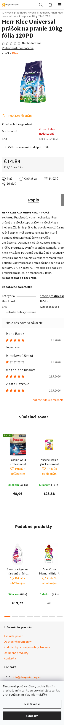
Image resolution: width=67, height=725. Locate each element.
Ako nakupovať (13, 636)
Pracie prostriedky (52, 296)
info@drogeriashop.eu (27, 677)
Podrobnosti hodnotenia (18, 48)
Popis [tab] (33, 200)
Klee (15, 53)
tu (45, 695)
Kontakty (10, 658)
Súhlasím (32, 716)
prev (4, 449)
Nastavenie (32, 704)
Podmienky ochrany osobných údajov (27, 647)
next (63, 449)
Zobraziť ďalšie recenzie (48, 400)
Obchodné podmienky (17, 642)
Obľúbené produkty (16, 653)
